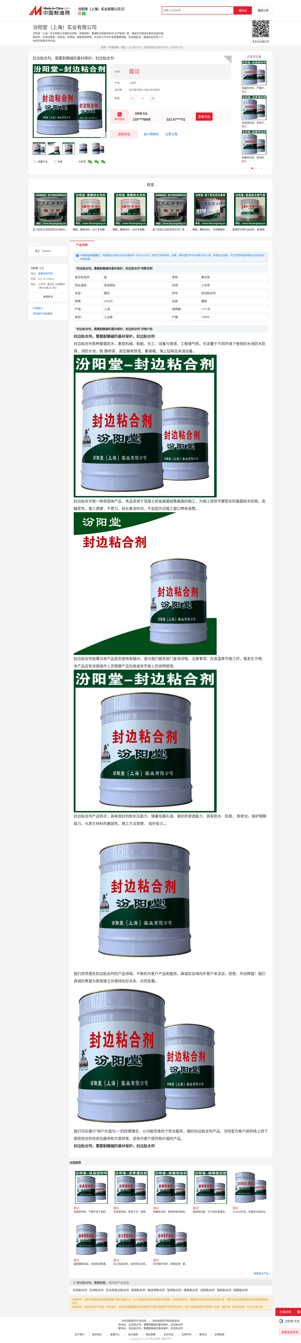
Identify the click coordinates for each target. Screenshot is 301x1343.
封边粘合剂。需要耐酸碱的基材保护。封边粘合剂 (156, 1324)
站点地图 (133, 1334)
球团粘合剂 (138, 1290)
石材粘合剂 (96, 1290)
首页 (103, 47)
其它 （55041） (44, 251)
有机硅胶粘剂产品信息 (134, 1321)
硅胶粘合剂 (240, 1290)
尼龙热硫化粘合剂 (117, 1290)
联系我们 (97, 1334)
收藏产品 (42, 161)
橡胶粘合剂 (191, 1290)
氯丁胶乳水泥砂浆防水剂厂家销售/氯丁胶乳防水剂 (180, 229)
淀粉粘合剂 (207, 1290)
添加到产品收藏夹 (42, 313)
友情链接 (219, 1334)
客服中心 (115, 1334)
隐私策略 (151, 1334)
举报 (60, 161)
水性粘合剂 (80, 1290)
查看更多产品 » (262, 1273)
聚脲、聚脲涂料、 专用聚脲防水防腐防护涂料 (217, 229)
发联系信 (124, 134)
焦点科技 (155, 1339)
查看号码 (204, 117)
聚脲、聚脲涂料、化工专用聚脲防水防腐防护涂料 (100, 229)
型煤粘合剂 (174, 1290)
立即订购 (171, 134)
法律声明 (186, 1334)
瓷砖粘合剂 (224, 1290)
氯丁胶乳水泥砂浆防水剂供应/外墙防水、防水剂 (59, 229)
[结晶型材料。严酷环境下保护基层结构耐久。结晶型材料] (254, 73)
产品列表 (114, 47)
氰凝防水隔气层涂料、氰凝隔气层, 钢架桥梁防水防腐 (261, 229)
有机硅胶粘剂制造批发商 (165, 1321)
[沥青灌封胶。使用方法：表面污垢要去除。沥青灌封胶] (254, 108)
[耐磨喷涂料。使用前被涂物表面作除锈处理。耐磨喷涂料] (254, 142)
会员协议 (168, 1334)
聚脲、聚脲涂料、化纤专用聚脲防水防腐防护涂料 (140, 229)
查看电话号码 (45, 273)
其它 (123, 47)
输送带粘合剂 (156, 1290)
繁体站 (203, 1334)
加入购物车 (151, 134)
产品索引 (38, 308)
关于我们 (79, 1334)
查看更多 (48, 296)
